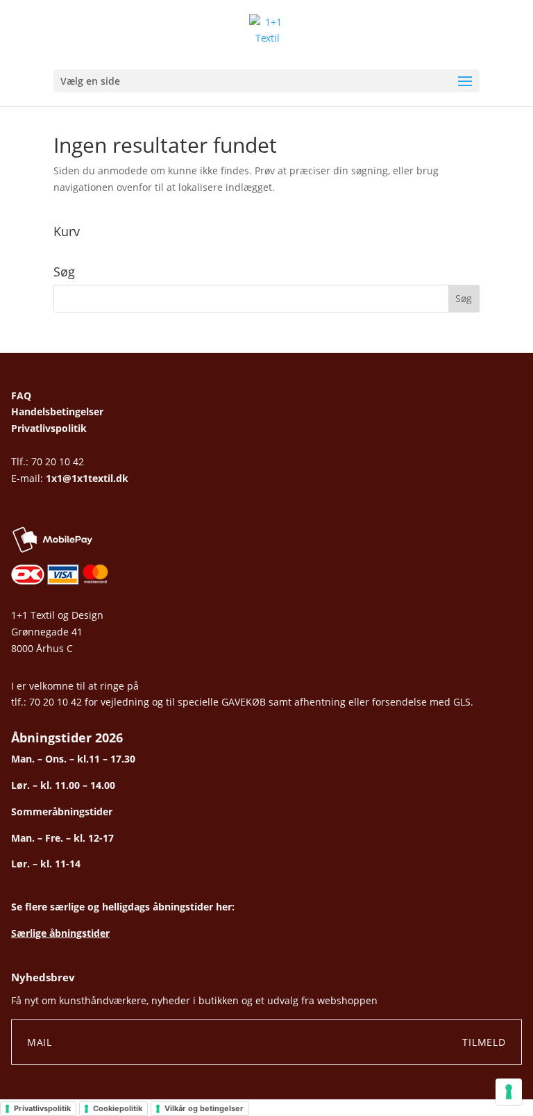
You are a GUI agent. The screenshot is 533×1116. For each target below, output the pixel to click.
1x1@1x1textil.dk (87, 478)
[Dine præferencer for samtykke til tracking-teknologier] (509, 1091)
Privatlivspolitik (49, 428)
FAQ (21, 395)
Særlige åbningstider (60, 933)
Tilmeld (484, 1042)
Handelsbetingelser (57, 411)
